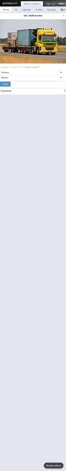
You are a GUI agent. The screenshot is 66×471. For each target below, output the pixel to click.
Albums (6, 9)
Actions (5, 72)
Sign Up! (50, 3)
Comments (6, 91)
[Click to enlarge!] (33, 41)
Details (4, 77)
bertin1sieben (31, 67)
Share (5, 84)
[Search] (61, 9)
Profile (39, 9)
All (16, 9)
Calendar (26, 9)
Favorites (51, 9)
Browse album (53, 465)
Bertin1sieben (32, 3)
